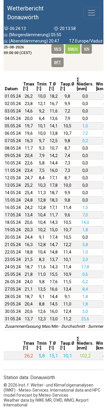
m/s (57, 49)
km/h (73, 49)
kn (86, 49)
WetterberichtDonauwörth (25, 13)
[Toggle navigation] (91, 13)
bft (57, 62)
